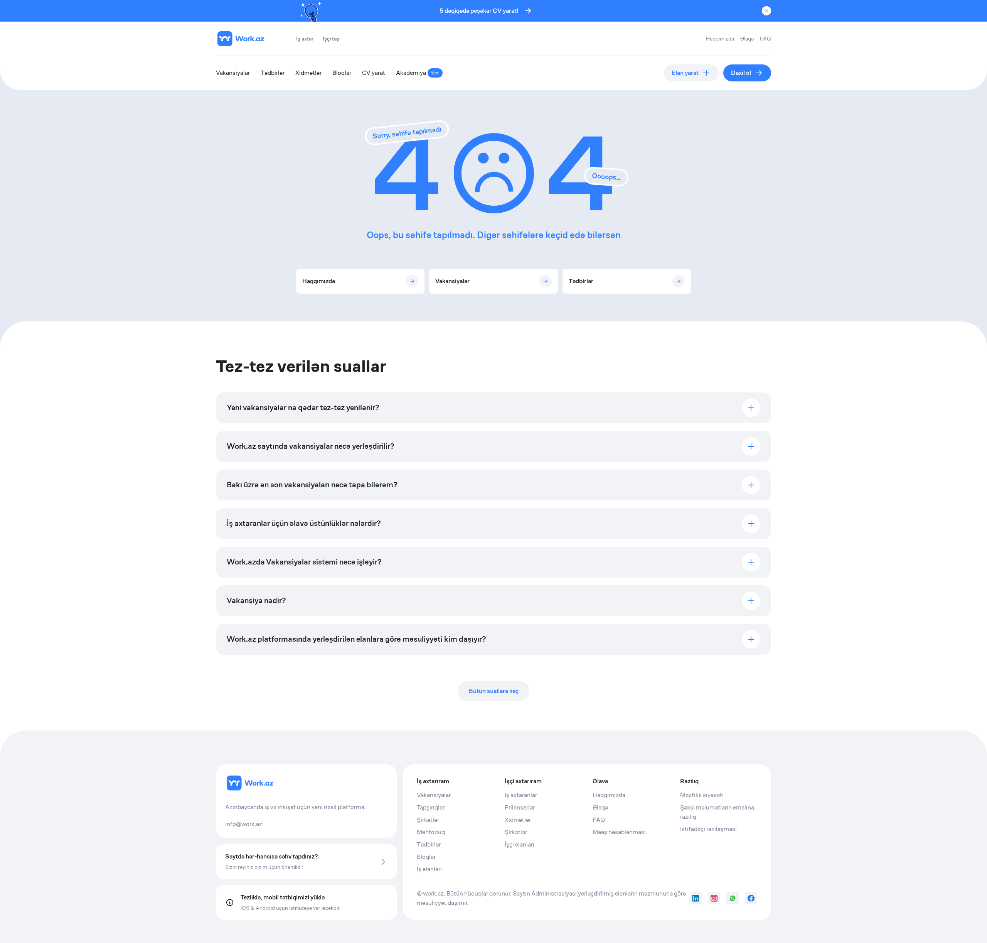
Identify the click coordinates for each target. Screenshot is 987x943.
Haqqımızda (720, 38)
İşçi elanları (519, 844)
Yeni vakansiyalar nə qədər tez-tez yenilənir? (303, 407)
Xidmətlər (308, 73)
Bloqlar (341, 73)
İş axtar (304, 38)
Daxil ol (741, 73)
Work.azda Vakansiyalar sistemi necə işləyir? (304, 562)
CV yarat (373, 73)
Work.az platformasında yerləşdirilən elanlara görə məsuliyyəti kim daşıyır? (356, 639)
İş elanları (429, 869)
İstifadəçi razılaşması (708, 829)
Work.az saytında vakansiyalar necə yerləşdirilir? (310, 446)
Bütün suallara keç (494, 691)
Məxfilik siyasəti (702, 795)
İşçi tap (331, 38)
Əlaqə (747, 38)
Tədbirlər (273, 73)
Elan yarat (685, 73)
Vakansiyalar (233, 73)
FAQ (765, 38)
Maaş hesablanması (619, 832)
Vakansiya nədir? (256, 600)
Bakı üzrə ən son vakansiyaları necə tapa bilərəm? (312, 485)
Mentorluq (431, 832)
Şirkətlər (428, 820)
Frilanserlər (520, 807)
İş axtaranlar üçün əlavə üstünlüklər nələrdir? (304, 523)
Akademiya (418, 73)
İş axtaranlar (521, 795)
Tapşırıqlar (431, 807)
